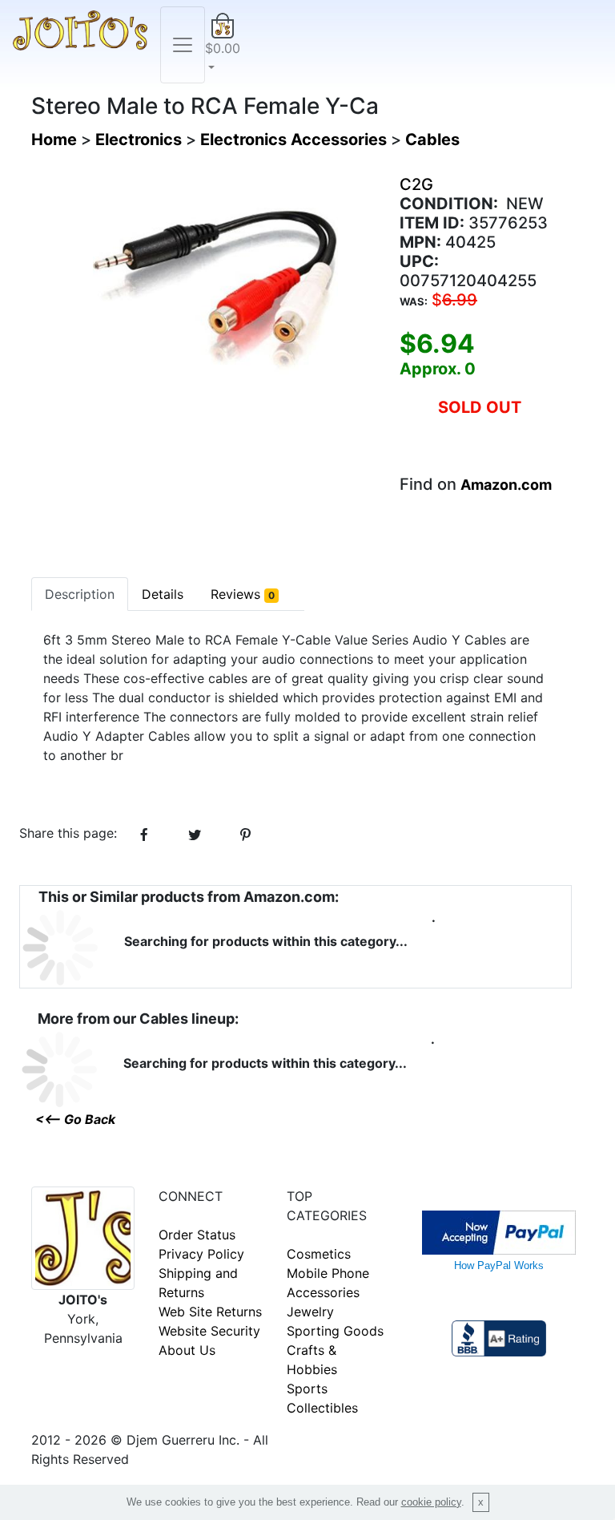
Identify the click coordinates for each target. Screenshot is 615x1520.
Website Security (209, 1331)
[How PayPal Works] (499, 1231)
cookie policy (431, 1502)
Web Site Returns (210, 1312)
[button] (222, 44)
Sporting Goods (335, 1331)
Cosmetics (319, 1254)
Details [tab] (162, 594)
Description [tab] (80, 594)
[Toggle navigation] (182, 44)
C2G (416, 184)
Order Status (197, 1235)
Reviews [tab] (243, 594)
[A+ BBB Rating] (499, 1337)
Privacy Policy (201, 1254)
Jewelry (310, 1312)
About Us (187, 1350)
